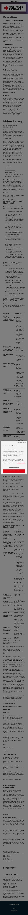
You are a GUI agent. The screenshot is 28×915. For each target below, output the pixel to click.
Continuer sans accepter (21, 442)
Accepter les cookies (14, 471)
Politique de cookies (21, 463)
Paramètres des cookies (14, 467)
